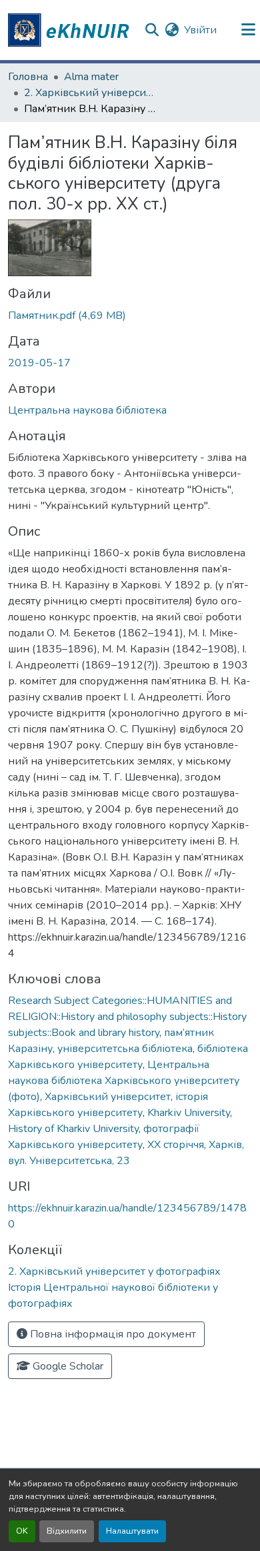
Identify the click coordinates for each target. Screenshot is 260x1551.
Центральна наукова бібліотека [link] (87, 410)
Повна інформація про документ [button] (111, 1334)
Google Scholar (66, 1366)
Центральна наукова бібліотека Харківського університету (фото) (123, 1080)
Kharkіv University (188, 1112)
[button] (70, 30)
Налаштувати (132, 1531)
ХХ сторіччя (175, 1144)
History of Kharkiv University (73, 1128)
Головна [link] (28, 76)
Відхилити (67, 1531)
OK (22, 1531)
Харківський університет (108, 1096)
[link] (130, 316)
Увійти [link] (200, 30)
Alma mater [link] (91, 76)
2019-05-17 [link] (39, 363)
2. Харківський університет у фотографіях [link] (90, 92)
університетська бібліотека (125, 1048)
